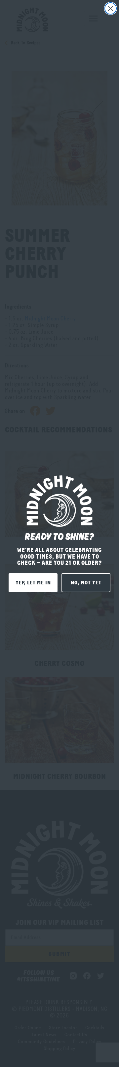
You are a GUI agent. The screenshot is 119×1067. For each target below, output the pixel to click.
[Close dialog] (110, 8)
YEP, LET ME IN (33, 582)
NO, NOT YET (86, 582)
